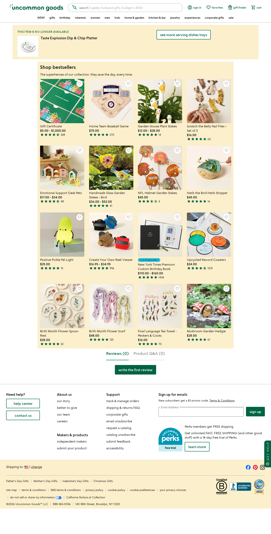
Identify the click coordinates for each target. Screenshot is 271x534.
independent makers (71, 441)
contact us (23, 415)
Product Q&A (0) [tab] (149, 353)
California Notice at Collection (85, 497)
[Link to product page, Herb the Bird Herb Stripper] (209, 168)
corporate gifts (214, 17)
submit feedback (118, 441)
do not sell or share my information (33, 497)
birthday (65, 17)
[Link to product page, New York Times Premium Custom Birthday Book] (160, 234)
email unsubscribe (119, 421)
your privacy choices (173, 490)
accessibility (115, 448)
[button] (79, 84)
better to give (67, 408)
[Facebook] (248, 467)
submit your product (72, 448)
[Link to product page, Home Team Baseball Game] (111, 101)
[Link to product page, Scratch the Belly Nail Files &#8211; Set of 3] (209, 101)
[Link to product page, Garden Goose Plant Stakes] (160, 101)
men (107, 17)
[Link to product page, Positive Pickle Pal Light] (62, 234)
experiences (192, 17)
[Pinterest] (255, 467)
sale (231, 17)
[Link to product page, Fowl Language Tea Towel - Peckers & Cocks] (160, 306)
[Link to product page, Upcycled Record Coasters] (209, 234)
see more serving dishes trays (183, 35)
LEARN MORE (197, 447)
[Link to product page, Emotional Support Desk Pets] (62, 168)
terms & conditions (34, 490)
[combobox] (125, 7)
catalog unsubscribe (120, 435)
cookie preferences (142, 490)
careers (62, 421)
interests (80, 17)
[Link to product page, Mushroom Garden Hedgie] (209, 306)
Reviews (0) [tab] (117, 353)
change (36, 467)
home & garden (134, 17)
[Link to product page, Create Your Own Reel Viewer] (111, 234)
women (95, 17)
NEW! (41, 17)
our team (63, 414)
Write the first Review (135, 370)
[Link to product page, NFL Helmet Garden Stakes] (160, 168)
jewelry (175, 17)
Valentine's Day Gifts (75, 481)
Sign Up (255, 411)
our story (63, 401)
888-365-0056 (62, 504)
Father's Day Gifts (18, 481)
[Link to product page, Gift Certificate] (62, 101)
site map (11, 490)
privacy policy (94, 490)
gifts (52, 17)
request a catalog (118, 428)
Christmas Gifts (103, 481)
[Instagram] (262, 467)
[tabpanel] (135, 371)
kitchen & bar (157, 17)
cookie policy (116, 490)
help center (23, 403)
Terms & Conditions (222, 400)
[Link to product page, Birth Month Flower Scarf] (111, 306)
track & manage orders (122, 401)
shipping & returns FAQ (123, 408)
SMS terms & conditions (66, 490)
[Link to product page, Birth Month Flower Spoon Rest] (62, 306)
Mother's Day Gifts (46, 481)
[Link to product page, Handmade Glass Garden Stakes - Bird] (111, 168)
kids (117, 17)
